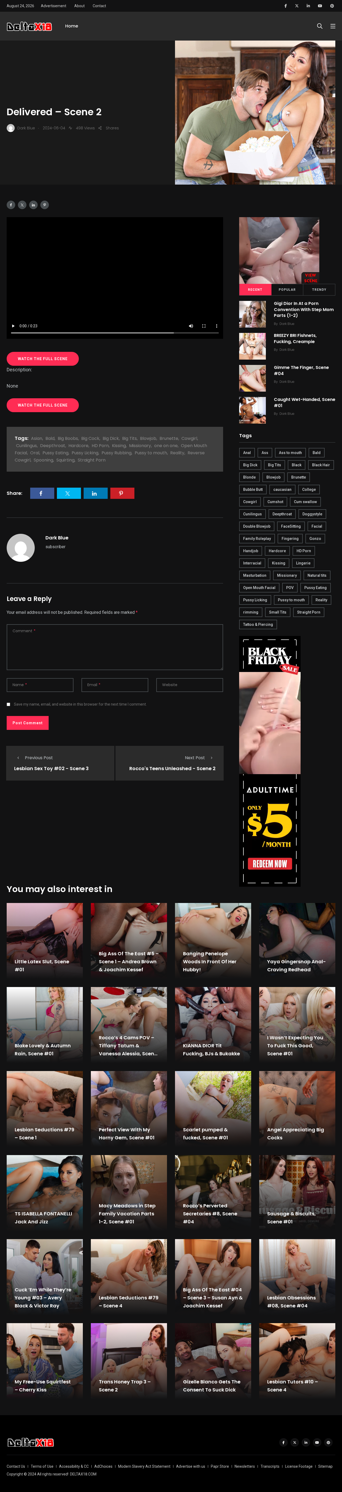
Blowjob (148, 438)
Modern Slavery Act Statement (144, 1466)
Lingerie (303, 563)
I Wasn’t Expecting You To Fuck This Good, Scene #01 (295, 1045)
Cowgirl (189, 438)
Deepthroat (52, 446)
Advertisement (53, 6)
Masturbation (254, 575)
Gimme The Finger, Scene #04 (301, 371)
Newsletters (245, 1466)
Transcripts (270, 1466)
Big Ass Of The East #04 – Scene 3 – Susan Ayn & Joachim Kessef (213, 1297)
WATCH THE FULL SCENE (43, 359)
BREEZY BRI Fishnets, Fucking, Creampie (295, 339)
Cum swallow (305, 502)
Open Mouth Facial (259, 588)
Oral (34, 453)
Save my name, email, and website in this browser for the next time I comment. (80, 704)
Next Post (195, 758)
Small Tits (277, 612)
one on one (166, 446)
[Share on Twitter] (22, 205)
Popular (287, 290)
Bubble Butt (253, 489)
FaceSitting (291, 526)
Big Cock (90, 438)
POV (290, 588)
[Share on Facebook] (11, 205)
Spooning (43, 460)
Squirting (65, 460)
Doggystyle (312, 514)
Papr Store (220, 1466)
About (79, 6)
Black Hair (321, 465)
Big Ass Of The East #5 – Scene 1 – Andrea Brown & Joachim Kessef (129, 961)
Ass (265, 453)
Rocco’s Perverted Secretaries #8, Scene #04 (210, 1213)
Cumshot (275, 502)
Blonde (249, 477)
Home (71, 26)
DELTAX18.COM (83, 1474)
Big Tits (129, 438)
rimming (250, 612)
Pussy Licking (85, 453)
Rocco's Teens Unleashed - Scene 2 (172, 768)
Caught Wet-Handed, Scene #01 (304, 403)
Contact (99, 6)
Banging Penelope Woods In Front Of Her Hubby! (209, 961)
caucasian (282, 489)
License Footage (299, 1466)
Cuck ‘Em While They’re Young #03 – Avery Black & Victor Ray (43, 1297)
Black (296, 465)
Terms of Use (42, 1466)
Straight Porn (92, 460)
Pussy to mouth (151, 453)
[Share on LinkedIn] (33, 205)
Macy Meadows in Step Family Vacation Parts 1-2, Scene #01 (127, 1213)
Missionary (140, 446)
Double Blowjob (256, 526)
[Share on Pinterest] (44, 205)
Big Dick (111, 438)
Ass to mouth (290, 453)
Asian (36, 438)
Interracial (252, 563)
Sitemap (325, 1466)
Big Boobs (68, 438)
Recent (255, 290)
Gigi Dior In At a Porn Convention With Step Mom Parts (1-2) (304, 310)
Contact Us (16, 1466)
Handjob (250, 551)
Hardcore (78, 446)
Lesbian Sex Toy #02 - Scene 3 (51, 768)
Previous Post (39, 758)
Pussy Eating (55, 453)
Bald (50, 438)
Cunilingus (26, 446)
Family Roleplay (257, 538)
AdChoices (103, 1466)
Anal (247, 453)
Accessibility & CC (74, 1466)
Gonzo (315, 538)
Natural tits (317, 575)
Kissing (119, 446)
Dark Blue (56, 537)
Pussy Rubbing (116, 453)
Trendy (319, 290)
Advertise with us (190, 1466)
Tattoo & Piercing (258, 624)
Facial (317, 526)
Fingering (290, 538)
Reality (177, 453)
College (309, 489)
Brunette (169, 438)
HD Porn (100, 446)
